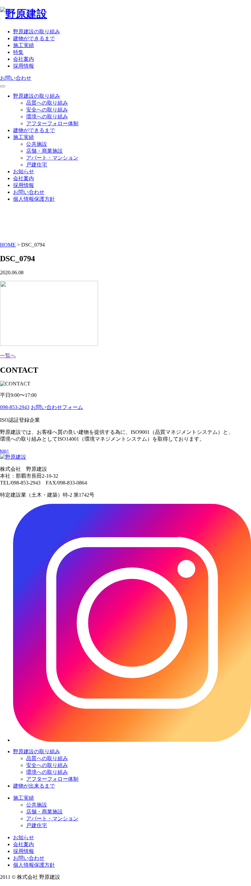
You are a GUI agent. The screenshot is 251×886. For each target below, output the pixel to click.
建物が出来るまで (34, 786)
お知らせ (23, 171)
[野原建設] (23, 14)
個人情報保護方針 (34, 199)
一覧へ (8, 355)
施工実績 (23, 45)
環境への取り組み (47, 116)
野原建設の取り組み (36, 31)
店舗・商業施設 (44, 151)
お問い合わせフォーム (57, 407)
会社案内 (23, 59)
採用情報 (23, 66)
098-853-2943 (14, 407)
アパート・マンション (52, 158)
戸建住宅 (36, 164)
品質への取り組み (47, 103)
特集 (18, 52)
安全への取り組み (47, 109)
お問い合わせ (15, 78)
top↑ (4, 450)
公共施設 (36, 144)
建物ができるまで (34, 38)
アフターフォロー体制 (52, 123)
